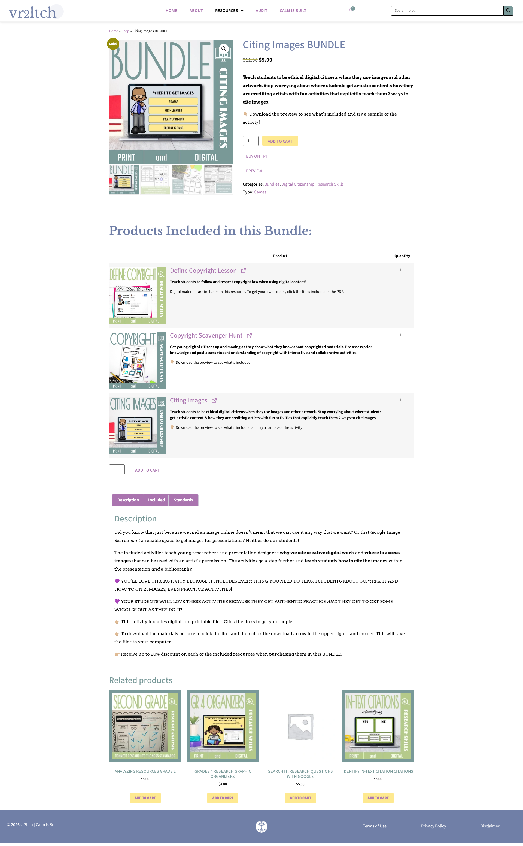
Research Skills (330, 184)
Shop (125, 31)
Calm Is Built (293, 11)
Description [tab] (128, 500)
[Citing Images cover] (137, 425)
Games (260, 192)
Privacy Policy (433, 826)
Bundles (271, 184)
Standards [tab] (183, 500)
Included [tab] (156, 500)
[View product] (243, 271)
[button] (224, 49)
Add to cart (280, 141)
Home (171, 11)
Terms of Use (375, 826)
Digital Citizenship (297, 184)
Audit (261, 11)
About (196, 11)
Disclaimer (490, 826)
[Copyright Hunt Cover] (137, 360)
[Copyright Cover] (137, 295)
